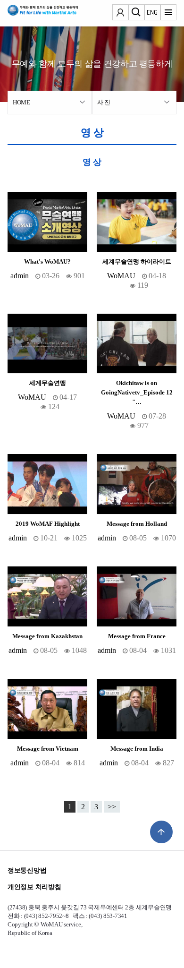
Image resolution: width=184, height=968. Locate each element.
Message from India (136, 748)
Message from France (137, 636)
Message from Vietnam (47, 748)
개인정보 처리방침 (34, 887)
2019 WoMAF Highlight (48, 524)
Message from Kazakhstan (47, 636)
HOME (21, 102)
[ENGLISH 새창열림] (152, 13)
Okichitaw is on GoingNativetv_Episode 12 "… (137, 392)
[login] (120, 13)
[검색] (136, 13)
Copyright (20, 924)
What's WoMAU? (47, 261)
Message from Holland (137, 524)
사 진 (103, 102)
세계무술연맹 (47, 383)
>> (112, 807)
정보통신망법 (27, 870)
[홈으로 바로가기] (36, 13)
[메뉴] (168, 13)
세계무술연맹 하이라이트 (136, 261)
